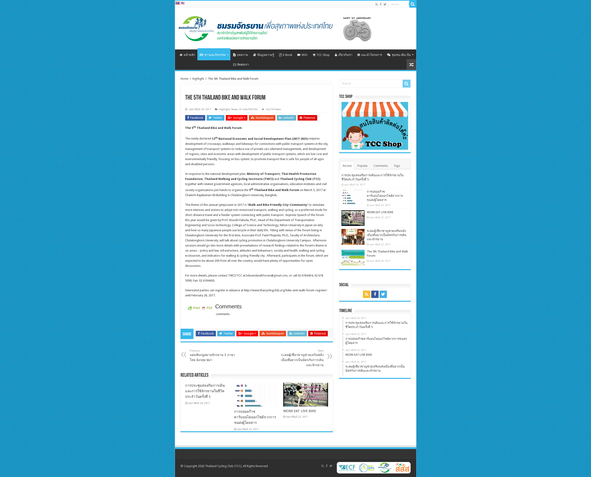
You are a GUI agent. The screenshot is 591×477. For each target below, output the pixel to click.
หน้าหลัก (189, 55)
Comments (381, 165)
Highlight (198, 78)
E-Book (287, 55)
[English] (182, 3)
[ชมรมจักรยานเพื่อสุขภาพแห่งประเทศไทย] (280, 27)
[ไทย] (177, 3)
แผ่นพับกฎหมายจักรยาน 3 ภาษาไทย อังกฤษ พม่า (212, 355)
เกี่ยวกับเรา (345, 55)
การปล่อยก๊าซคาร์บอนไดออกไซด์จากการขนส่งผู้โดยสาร (255, 417)
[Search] (412, 4)
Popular (362, 165)
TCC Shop (323, 55)
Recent (347, 165)
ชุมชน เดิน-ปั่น (401, 55)
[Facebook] (380, 4)
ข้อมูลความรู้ (265, 55)
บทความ (242, 55)
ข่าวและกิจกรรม (215, 55)
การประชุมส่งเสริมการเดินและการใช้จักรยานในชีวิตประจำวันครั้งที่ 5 (205, 391)
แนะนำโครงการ (371, 55)
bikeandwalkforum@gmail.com (267, 275)
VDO (305, 55)
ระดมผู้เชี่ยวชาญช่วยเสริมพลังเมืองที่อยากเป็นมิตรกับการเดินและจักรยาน (302, 358)
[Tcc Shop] (374, 126)
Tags (397, 165)
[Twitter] (385, 4)
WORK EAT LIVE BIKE (299, 411)
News (234, 109)
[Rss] (376, 4)
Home (184, 78)
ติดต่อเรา (243, 64)
